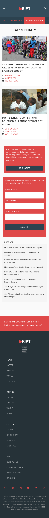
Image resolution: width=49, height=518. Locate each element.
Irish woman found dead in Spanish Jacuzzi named (23, 267)
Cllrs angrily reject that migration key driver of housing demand (21, 280)
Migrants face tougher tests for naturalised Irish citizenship (22, 253)
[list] (24, 370)
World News (11, 81)
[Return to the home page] (24, 341)
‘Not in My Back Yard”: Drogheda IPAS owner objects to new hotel (24, 288)
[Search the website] (45, 8)
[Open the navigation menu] (4, 8)
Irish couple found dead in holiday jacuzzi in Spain (23, 247)
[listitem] (24, 365)
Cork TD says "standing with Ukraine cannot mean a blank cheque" (24, 295)
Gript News (10, 78)
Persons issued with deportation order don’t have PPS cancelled (22, 261)
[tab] (12, 20)
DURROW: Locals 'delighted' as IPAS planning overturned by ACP (21, 273)
